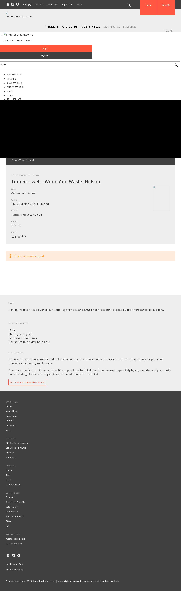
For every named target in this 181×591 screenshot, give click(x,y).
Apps (10, 91)
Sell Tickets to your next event (27, 382)
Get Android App (14, 569)
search (131, 7)
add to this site (14, 516)
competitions (13, 484)
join (8, 474)
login (9, 470)
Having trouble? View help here (29, 342)
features (129, 26)
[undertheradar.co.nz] (20, 16)
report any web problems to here (101, 581)
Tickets (52, 26)
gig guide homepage (17, 443)
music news (12, 411)
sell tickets (12, 506)
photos (10, 420)
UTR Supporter (14, 543)
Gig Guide (70, 26)
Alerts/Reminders (15, 538)
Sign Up (166, 4)
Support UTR (15, 87)
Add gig (27, 4)
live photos (112, 26)
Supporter (67, 4)
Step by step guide (20, 334)
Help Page (60, 309)
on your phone (150, 359)
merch (9, 430)
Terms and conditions (22, 338)
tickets (10, 452)
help (8, 479)
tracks (168, 30)
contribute (12, 511)
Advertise (52, 4)
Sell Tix (39, 4)
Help (79, 4)
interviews (11, 415)
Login (148, 4)
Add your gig (15, 74)
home (9, 406)
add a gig (11, 457)
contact (10, 497)
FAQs (11, 330)
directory (11, 425)
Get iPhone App (14, 563)
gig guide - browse (16, 447)
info (8, 526)
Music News (90, 26)
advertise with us (15, 502)
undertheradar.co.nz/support (144, 309)
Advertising (14, 83)
